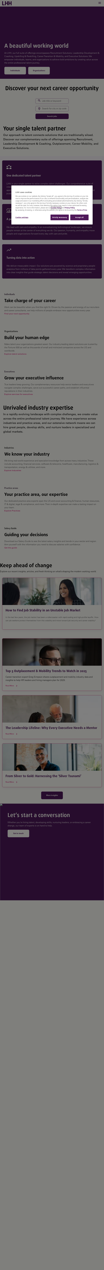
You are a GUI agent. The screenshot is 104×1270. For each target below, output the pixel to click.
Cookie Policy (56, 208)
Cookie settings (21, 217)
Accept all (79, 217)
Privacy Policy (70, 208)
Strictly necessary (59, 217)
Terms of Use (82, 210)
